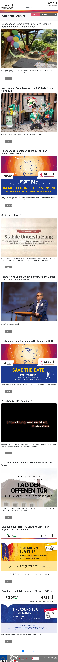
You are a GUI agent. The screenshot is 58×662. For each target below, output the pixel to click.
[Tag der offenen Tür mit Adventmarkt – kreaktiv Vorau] (29, 487)
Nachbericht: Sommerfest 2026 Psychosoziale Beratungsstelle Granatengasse (26, 25)
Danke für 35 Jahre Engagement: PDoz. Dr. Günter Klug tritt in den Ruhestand (28, 278)
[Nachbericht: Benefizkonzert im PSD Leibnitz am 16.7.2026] (29, 113)
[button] (20, 3)
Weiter (34, 651)
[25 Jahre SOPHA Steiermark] (29, 423)
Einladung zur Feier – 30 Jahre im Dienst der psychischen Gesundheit (25, 528)
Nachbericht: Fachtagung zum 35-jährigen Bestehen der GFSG (24, 152)
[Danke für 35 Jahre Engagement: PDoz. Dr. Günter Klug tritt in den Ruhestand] (29, 301)
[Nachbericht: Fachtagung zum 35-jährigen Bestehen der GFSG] (29, 175)
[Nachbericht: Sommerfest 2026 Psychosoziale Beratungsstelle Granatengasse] (29, 48)
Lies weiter (9, 78)
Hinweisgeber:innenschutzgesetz (51, 659)
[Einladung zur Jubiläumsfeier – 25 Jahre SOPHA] (29, 613)
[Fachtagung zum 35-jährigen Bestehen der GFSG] (29, 363)
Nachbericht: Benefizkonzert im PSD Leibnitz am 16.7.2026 (27, 89)
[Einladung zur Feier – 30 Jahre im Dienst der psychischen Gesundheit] (29, 551)
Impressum (46, 657)
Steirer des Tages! (11, 215)
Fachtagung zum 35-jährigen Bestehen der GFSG (27, 341)
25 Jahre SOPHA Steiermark (16, 401)
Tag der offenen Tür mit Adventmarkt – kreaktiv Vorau (26, 464)
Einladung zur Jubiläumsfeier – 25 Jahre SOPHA (27, 591)
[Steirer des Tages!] (29, 237)
